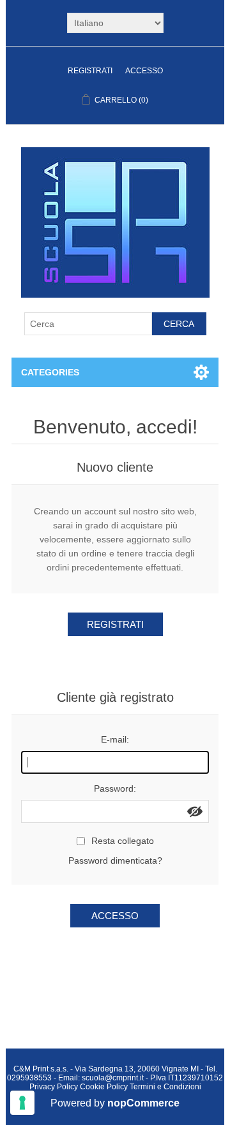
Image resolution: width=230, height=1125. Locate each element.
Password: (115, 788)
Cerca (179, 324)
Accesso (144, 70)
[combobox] (88, 323)
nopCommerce (143, 1103)
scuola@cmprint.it (113, 1077)
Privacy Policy (53, 1086)
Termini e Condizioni (165, 1086)
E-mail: (115, 739)
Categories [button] (50, 372)
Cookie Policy (104, 1086)
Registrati (90, 70)
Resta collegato (122, 841)
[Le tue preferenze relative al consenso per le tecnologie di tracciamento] (22, 1103)
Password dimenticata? (115, 860)
